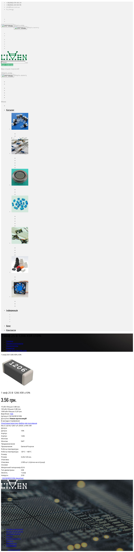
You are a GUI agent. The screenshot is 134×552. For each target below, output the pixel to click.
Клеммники (21, 216)
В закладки (5, 421)
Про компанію (17, 314)
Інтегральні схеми (24, 136)
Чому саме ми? (18, 319)
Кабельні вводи (23, 277)
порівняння (15, 421)
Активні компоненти (20, 131)
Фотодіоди (21, 192)
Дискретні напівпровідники (28, 134)
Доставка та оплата (19, 317)
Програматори (23, 250)
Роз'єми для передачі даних (28, 221)
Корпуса (15, 274)
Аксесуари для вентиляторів (28, 306)
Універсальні (22, 279)
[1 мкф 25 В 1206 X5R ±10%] (17, 388)
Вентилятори (17, 299)
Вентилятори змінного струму (29, 301)
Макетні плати (22, 252)
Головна (9, 341)
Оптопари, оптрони (25, 189)
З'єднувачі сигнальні (25, 223)
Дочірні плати (22, 255)
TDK (11, 414)
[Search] (27, 62)
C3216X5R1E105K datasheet (13, 478)
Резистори (21, 160)
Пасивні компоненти (20, 156)
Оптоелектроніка (19, 187)
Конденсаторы (23, 158)
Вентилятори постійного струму (30, 304)
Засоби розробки (19, 245)
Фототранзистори (24, 194)
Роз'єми (15, 214)
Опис (3, 423)
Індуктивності (22, 167)
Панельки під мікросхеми (27, 219)
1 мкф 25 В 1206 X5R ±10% (16, 350)
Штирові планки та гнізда (27, 226)
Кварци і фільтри (23, 163)
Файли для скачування (28, 423)
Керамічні (10, 348)
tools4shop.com (14, 550)
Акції (13, 321)
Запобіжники (22, 165)
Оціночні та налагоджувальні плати (31, 248)
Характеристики (11, 423)
